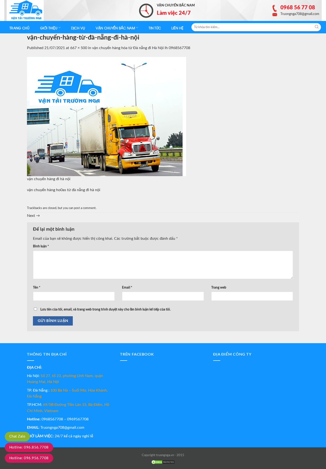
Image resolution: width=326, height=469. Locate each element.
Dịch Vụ (78, 27)
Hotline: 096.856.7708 (29, 447)
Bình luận (41, 246)
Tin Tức (155, 27)
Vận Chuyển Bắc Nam (115, 27)
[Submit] (317, 27)
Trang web (218, 287)
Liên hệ (177, 27)
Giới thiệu (49, 27)
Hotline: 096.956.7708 (29, 458)
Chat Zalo (17, 436)
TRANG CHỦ (20, 27)
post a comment (85, 208)
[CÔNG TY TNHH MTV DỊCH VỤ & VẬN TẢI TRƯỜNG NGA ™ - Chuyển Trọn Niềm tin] (30, 10)
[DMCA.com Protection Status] (163, 462)
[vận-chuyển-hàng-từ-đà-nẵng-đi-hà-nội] (106, 116)
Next (33, 216)
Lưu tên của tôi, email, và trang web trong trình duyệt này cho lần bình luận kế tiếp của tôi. (105, 309)
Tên (36, 287)
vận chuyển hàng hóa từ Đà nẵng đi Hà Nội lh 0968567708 (141, 48)
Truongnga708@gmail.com (62, 427)
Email (127, 287)
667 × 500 (78, 48)
